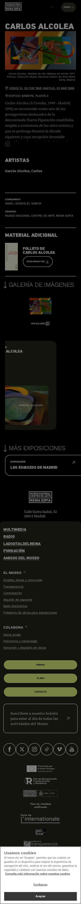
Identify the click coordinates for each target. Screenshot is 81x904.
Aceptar (40, 896)
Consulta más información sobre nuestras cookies (37, 873)
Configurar (40, 884)
